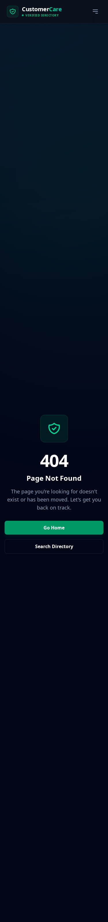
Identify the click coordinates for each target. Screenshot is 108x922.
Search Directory (54, 546)
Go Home (54, 528)
